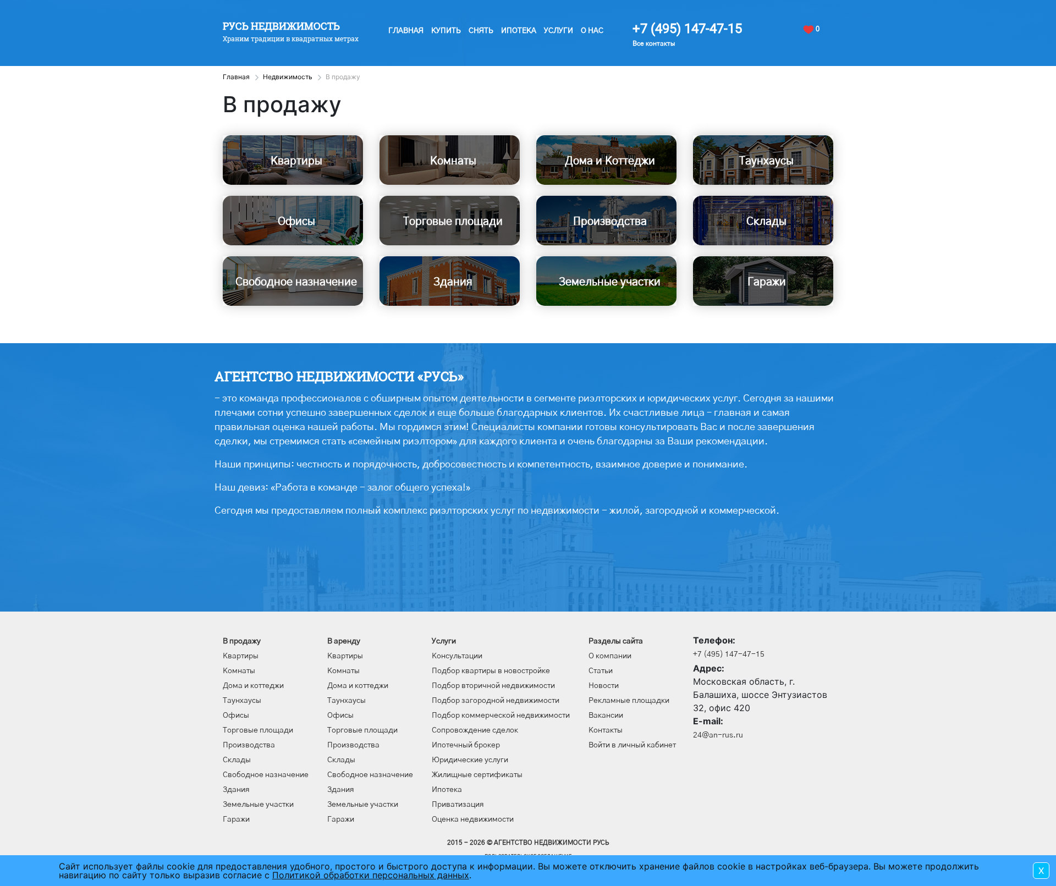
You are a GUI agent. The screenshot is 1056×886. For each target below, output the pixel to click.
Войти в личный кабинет (632, 745)
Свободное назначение (266, 775)
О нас (592, 31)
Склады (237, 760)
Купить (446, 31)
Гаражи (236, 819)
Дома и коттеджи (253, 686)
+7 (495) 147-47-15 (687, 28)
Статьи (600, 671)
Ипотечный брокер (466, 745)
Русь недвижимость (281, 25)
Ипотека (518, 31)
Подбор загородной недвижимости (495, 701)
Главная (406, 31)
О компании (609, 656)
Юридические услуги (470, 760)
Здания (236, 790)
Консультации (457, 656)
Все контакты (653, 43)
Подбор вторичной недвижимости (493, 686)
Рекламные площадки (628, 701)
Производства (249, 745)
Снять (481, 31)
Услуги (558, 31)
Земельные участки (258, 804)
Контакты (605, 730)
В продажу (242, 641)
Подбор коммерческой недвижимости (501, 715)
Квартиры (240, 656)
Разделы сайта (615, 641)
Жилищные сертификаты (477, 775)
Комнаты (239, 671)
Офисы (236, 715)
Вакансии (605, 715)
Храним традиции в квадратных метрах (291, 38)
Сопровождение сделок (475, 730)
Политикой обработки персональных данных (370, 875)
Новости (603, 686)
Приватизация (458, 804)
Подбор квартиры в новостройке (491, 671)
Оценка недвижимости (473, 819)
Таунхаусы (242, 701)
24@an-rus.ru (718, 735)
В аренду (343, 641)
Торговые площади (258, 730)
